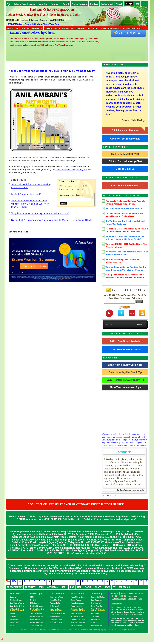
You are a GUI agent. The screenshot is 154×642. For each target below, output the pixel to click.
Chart (98, 587)
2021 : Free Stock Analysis (125, 341)
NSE (63, 587)
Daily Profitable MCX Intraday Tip (125, 380)
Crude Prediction (97, 606)
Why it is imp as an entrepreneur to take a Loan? (40, 213)
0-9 (146, 581)
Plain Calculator (76, 625)
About (119, 3)
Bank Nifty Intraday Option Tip (125, 365)
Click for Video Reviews (125, 130)
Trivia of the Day (36, 625)
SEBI (32, 597)
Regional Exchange (37, 606)
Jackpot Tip (12, 28)
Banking (13, 625)
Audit (140, 598)
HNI (88, 28)
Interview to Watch (57, 597)
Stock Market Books (78, 597)
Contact (94, 3)
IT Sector (94, 622)
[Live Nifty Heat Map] (121, 596)
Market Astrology (36, 616)
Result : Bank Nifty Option (105, 28)
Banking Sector (96, 625)
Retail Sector (95, 619)
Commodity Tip (66, 28)
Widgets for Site (56, 622)
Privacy (123, 593)
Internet (13, 616)
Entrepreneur (55, 616)
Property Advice (76, 606)
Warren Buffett (55, 603)
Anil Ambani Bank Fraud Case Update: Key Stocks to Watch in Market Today (30, 203)
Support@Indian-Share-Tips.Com (42, 24)
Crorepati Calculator (78, 619)
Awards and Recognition (27, 33)
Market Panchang (36, 622)
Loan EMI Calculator (78, 622)
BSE (72, 587)
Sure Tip (43, 3)
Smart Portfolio (55, 600)
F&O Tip (79, 28)
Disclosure (139, 593)
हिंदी (137, 3)
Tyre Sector (95, 616)
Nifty (14, 581)
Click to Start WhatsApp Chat (125, 161)
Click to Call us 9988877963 (125, 154)
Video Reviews (79, 3)
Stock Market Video (57, 613)
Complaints (132, 598)
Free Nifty (30, 587)
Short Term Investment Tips (125, 387)
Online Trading (76, 600)
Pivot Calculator (76, 613)
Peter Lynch (54, 606)
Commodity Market (98, 597)
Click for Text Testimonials (125, 138)
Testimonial (107, 3)
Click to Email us (125, 169)
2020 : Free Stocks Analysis (125, 349)
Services (52, 587)
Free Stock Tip (14, 587)
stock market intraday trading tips (71, 169)
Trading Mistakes (16, 600)
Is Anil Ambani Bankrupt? (26, 193)
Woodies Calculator (78, 616)
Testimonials (117, 495)
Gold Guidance (96, 600)
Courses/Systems (132, 28)
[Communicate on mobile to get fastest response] (112, 596)
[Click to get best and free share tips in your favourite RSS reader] (125, 596)
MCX (79, 587)
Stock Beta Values (77, 603)
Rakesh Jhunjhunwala (24, 3)
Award (66, 3)
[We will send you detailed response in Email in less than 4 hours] (116, 596)
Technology (14, 619)
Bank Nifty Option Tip (31, 28)
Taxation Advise (56, 619)
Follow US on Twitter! (72, 189)
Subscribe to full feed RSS (74, 186)
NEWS (107, 587)
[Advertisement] (125, 411)
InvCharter (115, 593)
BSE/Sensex (34, 603)
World (88, 587)
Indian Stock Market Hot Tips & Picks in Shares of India (43, 14)
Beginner (13, 597)
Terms (130, 593)
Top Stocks (124, 587)
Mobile (12, 613)
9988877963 (14, 24)
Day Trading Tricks (17, 603)
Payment (55, 3)
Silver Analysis (96, 603)
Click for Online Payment (125, 185)
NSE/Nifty (33, 600)
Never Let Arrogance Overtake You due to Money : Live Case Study (52, 71)
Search (139, 324)
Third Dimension (36, 613)
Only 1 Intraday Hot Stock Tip (125, 372)
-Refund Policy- (133, 596)
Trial (41, 587)
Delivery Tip (51, 28)
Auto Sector (95, 613)
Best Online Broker (17, 606)
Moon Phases (35, 619)
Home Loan (14, 622)
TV (114, 587)
